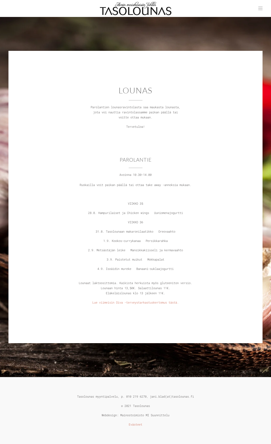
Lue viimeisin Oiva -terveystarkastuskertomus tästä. (135, 302)
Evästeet (135, 424)
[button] (260, 8)
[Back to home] (135, 8)
